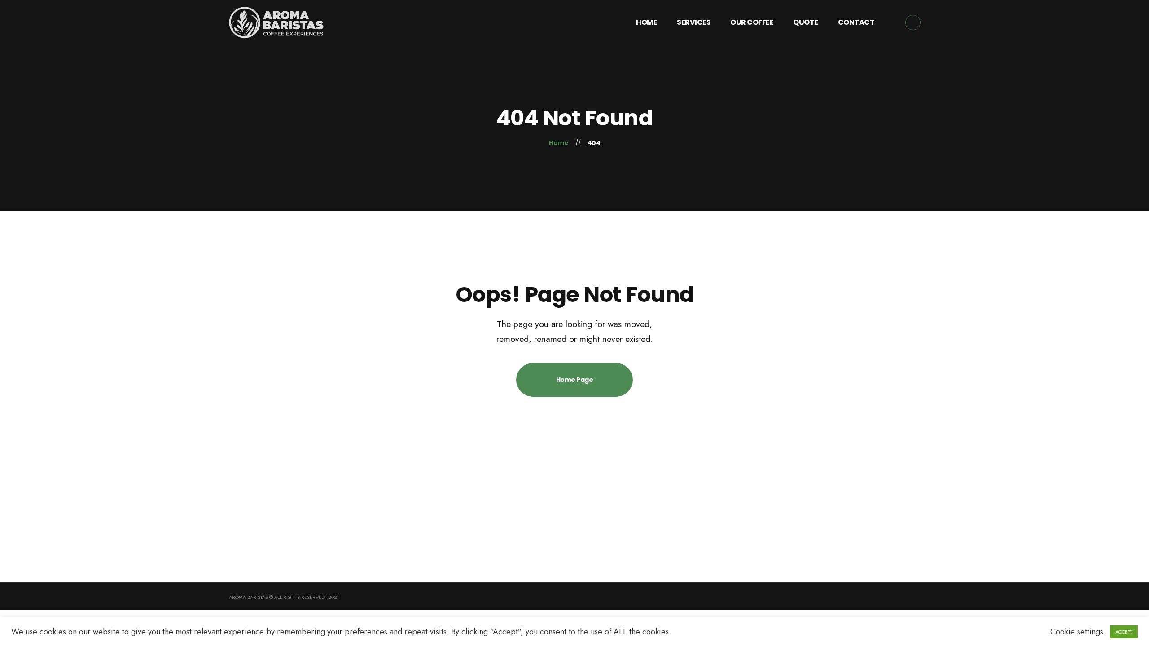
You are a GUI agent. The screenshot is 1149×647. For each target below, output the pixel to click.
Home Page (574, 379)
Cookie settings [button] (1076, 632)
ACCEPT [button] (1123, 631)
